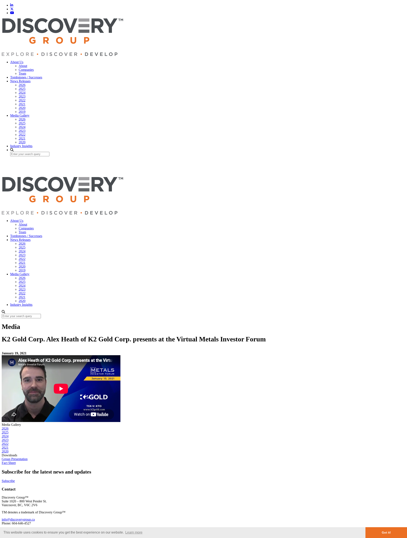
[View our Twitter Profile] (12, 9)
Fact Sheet (9, 463)
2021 (22, 104)
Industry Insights (21, 146)
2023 (22, 96)
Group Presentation (15, 459)
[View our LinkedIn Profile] (11, 5)
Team (22, 73)
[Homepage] (62, 55)
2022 (22, 100)
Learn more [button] (133, 532)
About (23, 66)
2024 (22, 92)
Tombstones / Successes (26, 77)
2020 (22, 108)
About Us (16, 62)
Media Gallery (19, 115)
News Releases (20, 81)
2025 (22, 89)
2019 (22, 111)
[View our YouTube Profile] (12, 13)
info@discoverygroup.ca (18, 519)
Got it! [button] (386, 532)
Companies (26, 69)
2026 (22, 85)
